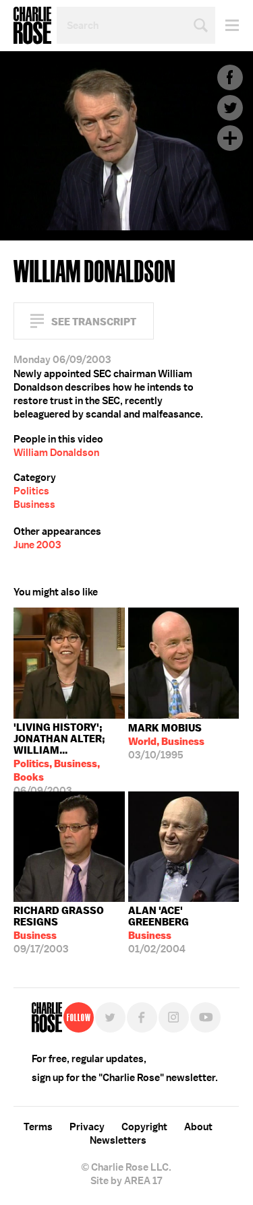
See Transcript (93, 321)
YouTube (205, 1017)
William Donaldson (56, 452)
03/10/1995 (166, 741)
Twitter (230, 108)
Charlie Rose (32, 25)
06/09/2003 (59, 756)
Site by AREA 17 (126, 1180)
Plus (230, 138)
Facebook (230, 77)
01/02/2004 (158, 930)
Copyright (144, 1127)
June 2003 (37, 545)
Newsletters (118, 1140)
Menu (227, 25)
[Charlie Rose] (47, 1017)
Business (34, 504)
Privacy (87, 1127)
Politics (31, 491)
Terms (38, 1127)
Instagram (174, 1017)
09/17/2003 (58, 930)
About (198, 1127)
